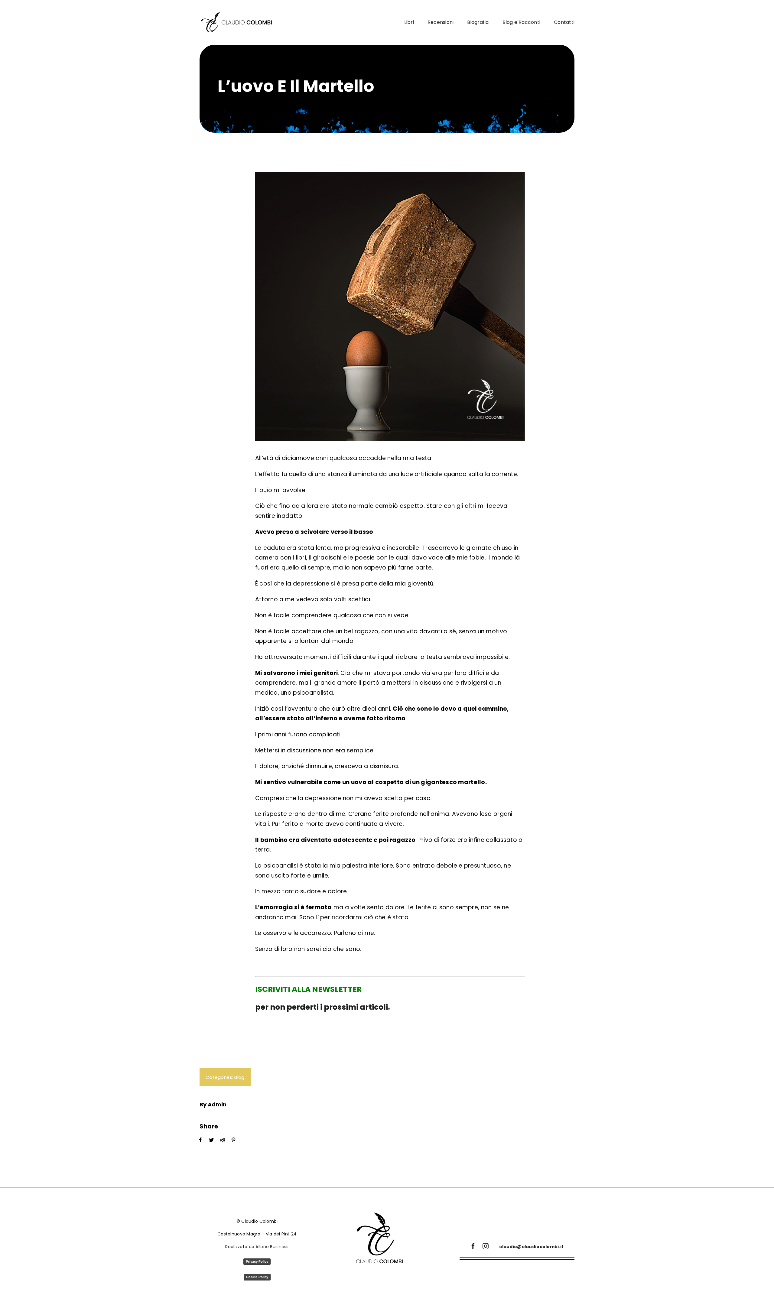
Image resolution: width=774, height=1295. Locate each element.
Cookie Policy (257, 1277)
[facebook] (473, 1246)
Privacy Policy (257, 1261)
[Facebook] (200, 1140)
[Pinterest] (233, 1140)
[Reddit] (222, 1140)
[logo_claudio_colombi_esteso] (237, 14)
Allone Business (271, 1247)
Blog (239, 1077)
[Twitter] (211, 1140)
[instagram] (486, 1246)
